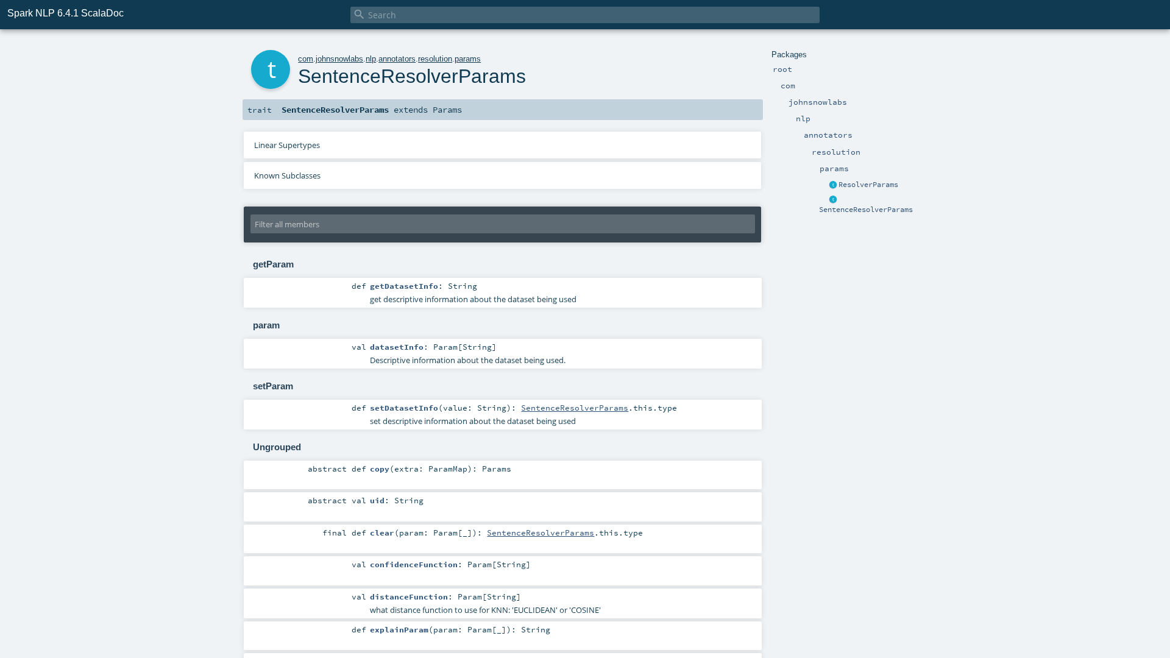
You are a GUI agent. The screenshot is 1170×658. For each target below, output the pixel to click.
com (305, 58)
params (468, 58)
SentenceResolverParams (866, 209)
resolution (435, 58)
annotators (397, 58)
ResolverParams (868, 184)
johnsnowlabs (339, 58)
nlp (371, 58)
